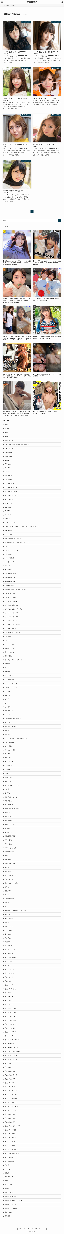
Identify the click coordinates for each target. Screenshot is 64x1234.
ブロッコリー (9, 758)
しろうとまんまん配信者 (12, 624)
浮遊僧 (7, 922)
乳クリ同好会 (9, 804)
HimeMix (7, 472)
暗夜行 (7, 902)
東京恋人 (7, 914)
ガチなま (7, 691)
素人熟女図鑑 (9, 1157)
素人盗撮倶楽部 (9, 1161)
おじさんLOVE (9, 558)
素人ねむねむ (9, 961)
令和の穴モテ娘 (9, 824)
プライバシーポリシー (40, 1228)
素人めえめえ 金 (10, 973)
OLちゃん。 (8, 507)
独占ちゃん (8, 930)
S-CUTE (7, 519)
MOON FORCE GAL (11, 491)
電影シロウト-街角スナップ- (13, 1200)
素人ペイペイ (9, 1000)
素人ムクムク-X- (10, 1083)
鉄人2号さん (8, 1184)
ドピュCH (8, 730)
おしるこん (8, 554)
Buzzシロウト (9, 440)
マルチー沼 (8, 777)
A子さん (7, 424)
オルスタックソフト (11, 687)
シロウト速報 (9, 710)
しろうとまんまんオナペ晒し (13, 609)
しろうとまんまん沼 (11, 620)
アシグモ (7, 671)
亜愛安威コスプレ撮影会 (12, 808)
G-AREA (7, 460)
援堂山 (7, 887)
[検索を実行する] (59, 220)
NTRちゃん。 (9, 503)
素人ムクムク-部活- (10, 1149)
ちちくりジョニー (10, 644)
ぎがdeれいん (9, 569)
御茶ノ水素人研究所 (11, 875)
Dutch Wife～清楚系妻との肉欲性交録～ (17, 444)
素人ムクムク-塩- (10, 1114)
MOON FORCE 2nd (11, 487)
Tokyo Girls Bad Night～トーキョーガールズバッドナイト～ (22, 526)
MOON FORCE (9, 483)
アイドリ (7, 667)
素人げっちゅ (9, 953)
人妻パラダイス (9, 816)
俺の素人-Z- (8, 832)
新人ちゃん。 (9, 895)
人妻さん (7, 812)
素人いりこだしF (10, 949)
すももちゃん (9, 636)
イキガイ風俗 (9, 675)
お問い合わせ (21, 1228)
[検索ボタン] (62, 2)
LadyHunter (8, 479)
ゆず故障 (7, 663)
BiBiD (6, 432)
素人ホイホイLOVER (11, 1016)
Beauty (7, 428)
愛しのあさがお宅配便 (11, 883)
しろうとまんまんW (11, 601)
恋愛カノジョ (9, 879)
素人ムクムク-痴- (10, 1133)
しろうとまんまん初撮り (12, 613)
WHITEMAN (8, 530)
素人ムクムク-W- (10, 1079)
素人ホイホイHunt (10, 1012)
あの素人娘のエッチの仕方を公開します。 (17, 542)
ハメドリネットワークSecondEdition (16, 738)
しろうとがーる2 (10, 593)
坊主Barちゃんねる (10, 848)
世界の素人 (8, 801)
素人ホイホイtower (10, 1036)
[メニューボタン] (2, 2)
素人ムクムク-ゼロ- (10, 1102)
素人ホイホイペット (11, 1055)
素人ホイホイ (9, 1004)
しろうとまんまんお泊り (12, 605)
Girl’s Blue (8, 468)
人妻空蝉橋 (8, 820)
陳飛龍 (7, 1188)
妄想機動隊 (8, 859)
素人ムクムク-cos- (10, 1071)
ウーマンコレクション (11, 683)
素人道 (7, 1165)
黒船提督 (7, 1216)
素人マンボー (9, 1063)
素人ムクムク (9, 1067)
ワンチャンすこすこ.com (12, 797)
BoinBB (7, 436)
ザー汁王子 (8, 707)
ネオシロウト (9, 734)
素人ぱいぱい (9, 965)
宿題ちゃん (8, 871)
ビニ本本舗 (8, 746)
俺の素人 (7, 828)
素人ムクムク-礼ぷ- (10, 1137)
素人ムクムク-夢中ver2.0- (12, 1126)
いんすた (7, 546)
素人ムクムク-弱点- (10, 1130)
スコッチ (7, 714)
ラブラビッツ (9, 793)
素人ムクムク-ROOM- (11, 1075)
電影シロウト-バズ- (10, 1196)
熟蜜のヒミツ (9, 926)
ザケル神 (7, 703)
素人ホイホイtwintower (12, 1040)
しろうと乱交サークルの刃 (13, 632)
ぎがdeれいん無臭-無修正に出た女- (15, 589)
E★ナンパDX (9, 448)
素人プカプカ (9, 996)
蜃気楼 (7, 1173)
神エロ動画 (32, 2)
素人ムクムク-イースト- (12, 1090)
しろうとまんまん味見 (11, 616)
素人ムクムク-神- (10, 1141)
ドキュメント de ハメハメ (12, 726)
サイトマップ (30, 1228)
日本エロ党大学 (9, 899)
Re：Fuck (8, 515)
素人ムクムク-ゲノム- (11, 1098)
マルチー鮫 (8, 781)
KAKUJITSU (8, 475)
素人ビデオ (8, 992)
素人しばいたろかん (11, 957)
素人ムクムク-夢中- (10, 1122)
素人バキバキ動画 (10, 989)
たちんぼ (7, 640)
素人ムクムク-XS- (10, 1086)
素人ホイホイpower (11, 1024)
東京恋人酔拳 (9, 918)
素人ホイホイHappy (11, 1008)
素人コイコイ (9, 985)
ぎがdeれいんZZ (10, 585)
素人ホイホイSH (10, 1028)
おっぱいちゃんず (10, 562)
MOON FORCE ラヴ (11, 499)
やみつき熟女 (9, 656)
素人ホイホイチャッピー (12, 1051)
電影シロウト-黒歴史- (11, 1208)
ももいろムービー (10, 652)
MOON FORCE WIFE (11, 495)
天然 (6, 855)
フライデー (8, 754)
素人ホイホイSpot (10, 1032)
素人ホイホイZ (9, 1043)
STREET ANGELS (10, 522)
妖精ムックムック (10, 863)
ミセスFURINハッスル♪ (12, 785)
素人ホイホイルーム (11, 1059)
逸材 (6, 1181)
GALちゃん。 (9, 464)
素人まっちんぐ (9, 969)
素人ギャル (8, 981)
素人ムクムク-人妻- (10, 1110)
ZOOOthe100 (9, 534)
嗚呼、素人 (8, 844)
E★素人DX (8, 456)
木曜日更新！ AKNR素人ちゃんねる (15, 910)
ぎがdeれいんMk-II (10, 573)
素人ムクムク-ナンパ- (11, 1106)
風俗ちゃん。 (9, 1212)
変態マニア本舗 (9, 851)
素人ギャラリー (9, 977)
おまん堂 (7, 565)
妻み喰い (7, 867)
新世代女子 (8, 891)
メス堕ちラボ (9, 789)
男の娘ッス (8, 938)
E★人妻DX (8, 452)
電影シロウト (9, 1192)
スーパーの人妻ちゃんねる (13, 718)
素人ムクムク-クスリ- (11, 1094)
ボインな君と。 (9, 761)
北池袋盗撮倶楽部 (10, 836)
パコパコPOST (9, 742)
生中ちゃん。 (9, 934)
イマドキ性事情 (9, 679)
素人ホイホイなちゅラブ (12, 1047)
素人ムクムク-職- (10, 1145)
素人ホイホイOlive (10, 1020)
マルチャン (8, 765)
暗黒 (6, 906)
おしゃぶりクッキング (11, 550)
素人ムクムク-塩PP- (11, 1118)
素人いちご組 (9, 945)
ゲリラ (7, 699)
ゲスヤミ (7, 695)
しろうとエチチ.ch (10, 628)
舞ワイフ (7, 1169)
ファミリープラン (10, 750)
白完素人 (7, 942)
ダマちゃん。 (9, 722)
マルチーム (8, 773)
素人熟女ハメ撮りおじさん (13, 1153)
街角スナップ (9, 1177)
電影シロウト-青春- (10, 1204)
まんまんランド (9, 648)
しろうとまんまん (10, 597)
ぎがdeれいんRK (10, 577)
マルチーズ (8, 769)
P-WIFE (7, 511)
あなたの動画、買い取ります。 (14, 538)
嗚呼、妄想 (8, 840)
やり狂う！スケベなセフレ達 (13, 660)
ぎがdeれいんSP (10, 581)
